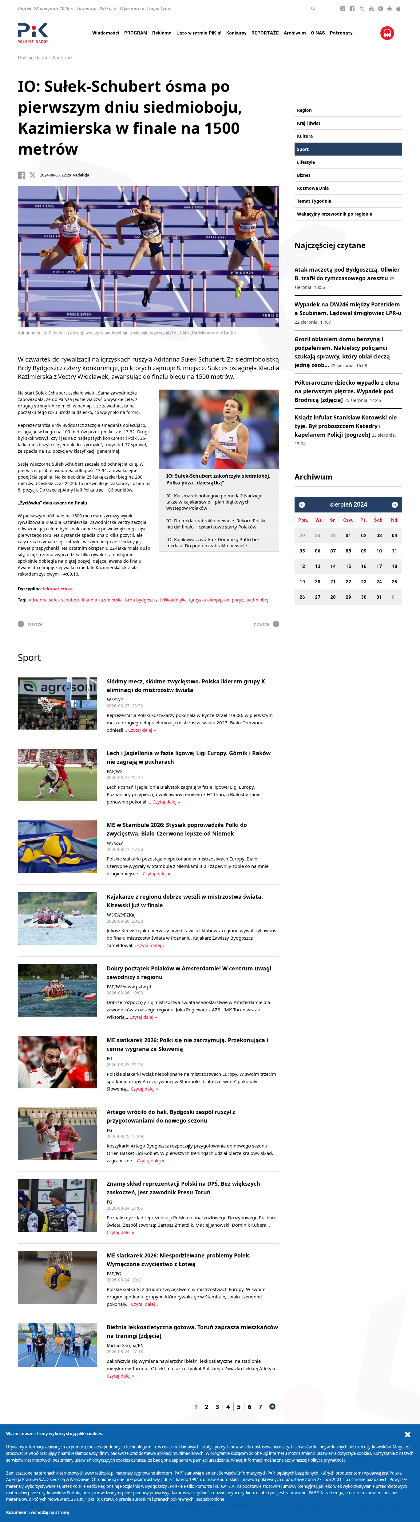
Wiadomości (105, 33)
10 (379, 551)
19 (302, 582)
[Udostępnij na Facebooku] (23, 175)
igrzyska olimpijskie (209, 600)
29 (302, 535)
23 (364, 582)
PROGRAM (135, 33)
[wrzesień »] (395, 505)
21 (333, 582)
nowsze (261, 624)
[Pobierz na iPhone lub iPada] (398, 8)
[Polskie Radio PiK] (33, 33)
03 (379, 535)
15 (348, 566)
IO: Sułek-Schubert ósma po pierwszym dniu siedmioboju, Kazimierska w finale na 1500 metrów (130, 117)
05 (302, 551)
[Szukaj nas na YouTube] (371, 8)
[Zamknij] (408, 1435)
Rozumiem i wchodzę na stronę (37, 1512)
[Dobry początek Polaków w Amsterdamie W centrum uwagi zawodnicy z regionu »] (57, 992)
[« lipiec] (302, 505)
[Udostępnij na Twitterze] (34, 175)
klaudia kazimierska (102, 600)
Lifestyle (306, 162)
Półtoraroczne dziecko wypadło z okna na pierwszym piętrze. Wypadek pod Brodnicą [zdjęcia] (347, 391)
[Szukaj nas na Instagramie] (342, 8)
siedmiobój (257, 600)
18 (394, 566)
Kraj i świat (308, 123)
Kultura (305, 136)
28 (333, 597)
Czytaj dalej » (142, 730)
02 (364, 535)
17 (379, 566)
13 (317, 566)
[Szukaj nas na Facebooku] (352, 8)
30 (317, 535)
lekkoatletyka (58, 589)
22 (348, 582)
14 (333, 566)
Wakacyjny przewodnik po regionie (334, 214)
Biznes (304, 175)
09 (364, 551)
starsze (35, 624)
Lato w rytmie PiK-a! (198, 33)
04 (394, 535)
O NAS (318, 33)
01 (348, 535)
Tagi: (23, 600)
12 (302, 566)
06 (317, 551)
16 (364, 566)
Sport (67, 58)
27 (317, 597)
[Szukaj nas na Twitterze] (362, 8)
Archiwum (295, 33)
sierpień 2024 (348, 504)
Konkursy (236, 33)
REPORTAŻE (265, 33)
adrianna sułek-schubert (54, 600)
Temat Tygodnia (314, 201)
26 (302, 597)
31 (333, 535)
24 (379, 582)
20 (317, 582)
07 (333, 551)
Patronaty (341, 33)
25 (394, 582)
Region (304, 110)
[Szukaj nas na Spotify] (380, 8)
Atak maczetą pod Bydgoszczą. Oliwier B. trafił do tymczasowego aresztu (347, 278)
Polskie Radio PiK (37, 58)
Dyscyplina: (30, 589)
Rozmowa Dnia (313, 188)
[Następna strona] (272, 1406)
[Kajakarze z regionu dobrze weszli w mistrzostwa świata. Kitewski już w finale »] (57, 920)
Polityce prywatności (327, 1460)
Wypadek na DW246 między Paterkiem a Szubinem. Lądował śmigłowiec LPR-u (348, 313)
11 (394, 551)
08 (348, 551)
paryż (237, 600)
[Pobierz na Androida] (389, 8)
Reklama (162, 33)
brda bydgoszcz (141, 600)
